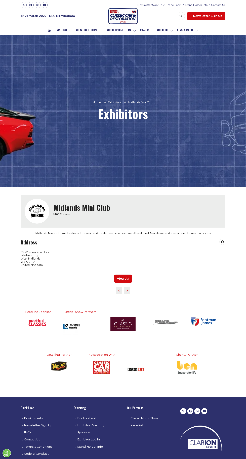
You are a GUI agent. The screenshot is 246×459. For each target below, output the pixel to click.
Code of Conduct (36, 453)
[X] (24, 5)
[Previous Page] (119, 290)
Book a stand (86, 418)
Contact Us (218, 5)
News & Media (185, 30)
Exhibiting (161, 30)
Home (97, 102)
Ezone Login (174, 5)
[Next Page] (127, 290)
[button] (181, 16)
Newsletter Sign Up (149, 5)
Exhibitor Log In (88, 439)
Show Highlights (86, 30)
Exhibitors (114, 102)
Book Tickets (33, 418)
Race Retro (138, 425)
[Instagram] (38, 5)
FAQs (28, 432)
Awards (144, 30)
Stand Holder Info (196, 5)
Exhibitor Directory (118, 30)
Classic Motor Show (144, 418)
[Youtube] (45, 5)
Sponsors (84, 432)
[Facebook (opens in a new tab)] (222, 242)
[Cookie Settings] (7, 453)
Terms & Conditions (38, 446)
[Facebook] (31, 5)
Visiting (62, 30)
